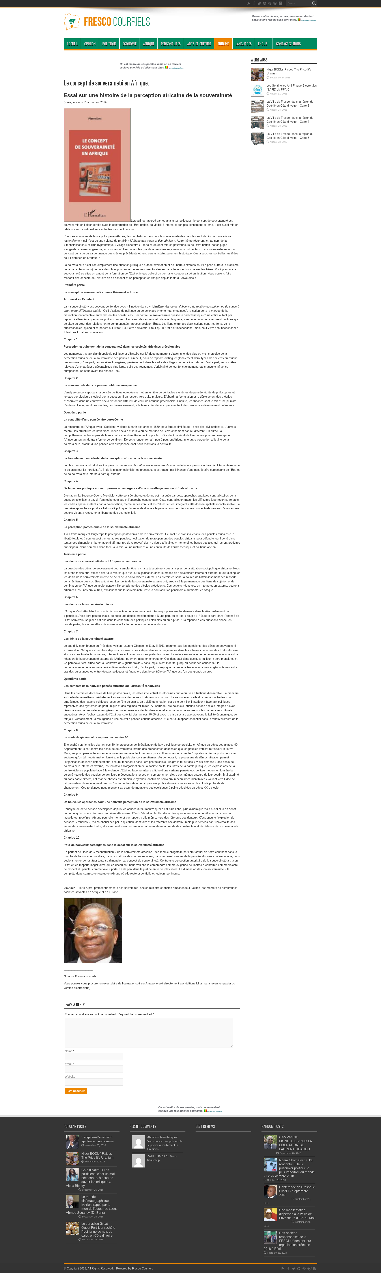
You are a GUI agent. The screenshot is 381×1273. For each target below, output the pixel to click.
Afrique (148, 43)
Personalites (171, 43)
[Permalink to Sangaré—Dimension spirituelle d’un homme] (72, 1147)
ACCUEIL (72, 43)
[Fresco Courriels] (107, 27)
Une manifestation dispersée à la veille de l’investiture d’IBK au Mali (297, 1214)
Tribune (223, 43)
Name (68, 1051)
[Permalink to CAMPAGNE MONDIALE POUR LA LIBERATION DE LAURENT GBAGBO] (270, 1147)
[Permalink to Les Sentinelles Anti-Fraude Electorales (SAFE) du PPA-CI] (257, 96)
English (263, 43)
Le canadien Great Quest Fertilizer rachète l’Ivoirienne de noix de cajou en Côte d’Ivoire (98, 1229)
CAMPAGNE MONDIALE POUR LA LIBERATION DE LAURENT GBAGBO (295, 1143)
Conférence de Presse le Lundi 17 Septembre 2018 (297, 1191)
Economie (129, 43)
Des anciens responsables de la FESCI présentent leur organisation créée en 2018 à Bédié (287, 1241)
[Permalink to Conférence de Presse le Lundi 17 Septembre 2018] (270, 1197)
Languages (244, 43)
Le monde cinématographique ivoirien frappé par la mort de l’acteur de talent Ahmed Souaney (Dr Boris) (91, 1204)
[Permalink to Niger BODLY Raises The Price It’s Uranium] (257, 80)
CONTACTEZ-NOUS (288, 43)
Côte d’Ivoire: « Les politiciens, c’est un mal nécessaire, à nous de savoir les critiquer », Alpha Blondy (90, 1178)
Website (70, 1076)
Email (68, 1063)
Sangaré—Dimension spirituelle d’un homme (97, 1139)
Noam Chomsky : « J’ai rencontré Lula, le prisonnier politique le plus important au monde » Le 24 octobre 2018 (289, 1168)
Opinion (90, 43)
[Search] (314, 3)
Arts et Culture (199, 43)
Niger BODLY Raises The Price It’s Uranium (97, 1155)
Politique (109, 43)
